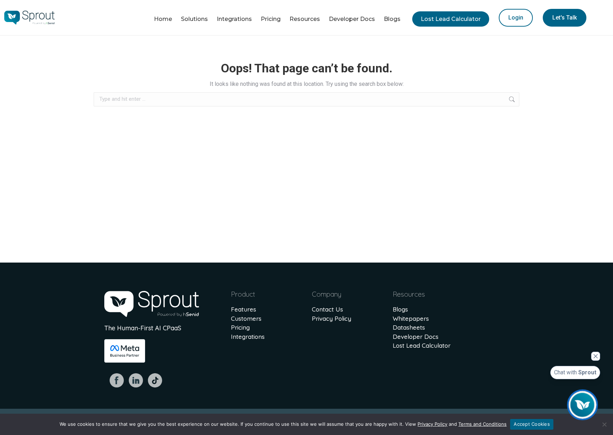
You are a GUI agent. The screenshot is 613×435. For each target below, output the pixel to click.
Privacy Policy (331, 318)
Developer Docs (415, 336)
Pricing (240, 327)
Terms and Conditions (482, 424)
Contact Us (327, 309)
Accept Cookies (532, 424)
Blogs (400, 309)
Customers (246, 318)
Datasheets (409, 327)
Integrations (248, 336)
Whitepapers (411, 318)
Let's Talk (564, 17)
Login (515, 17)
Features (243, 309)
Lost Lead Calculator (422, 345)
